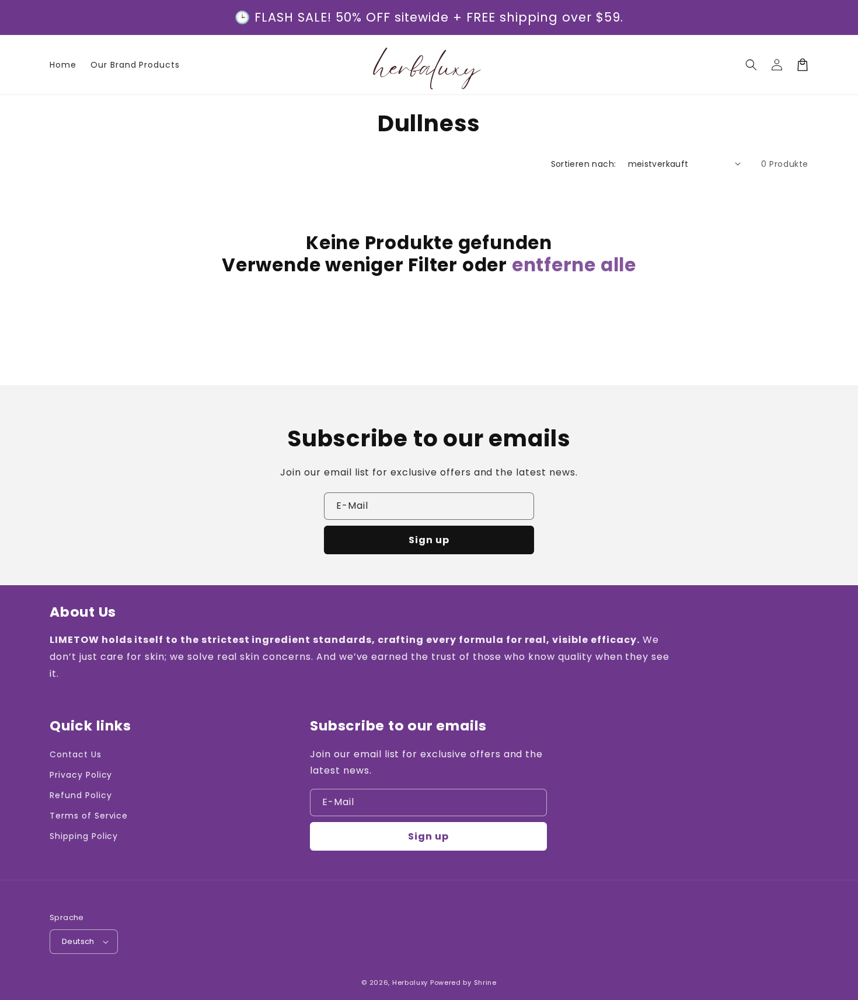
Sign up (429, 540)
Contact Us (76, 754)
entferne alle (574, 265)
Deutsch (78, 941)
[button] (751, 65)
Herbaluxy (410, 982)
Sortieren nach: (583, 164)
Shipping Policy (84, 836)
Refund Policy (80, 795)
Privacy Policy (81, 775)
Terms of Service (89, 815)
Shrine (485, 982)
